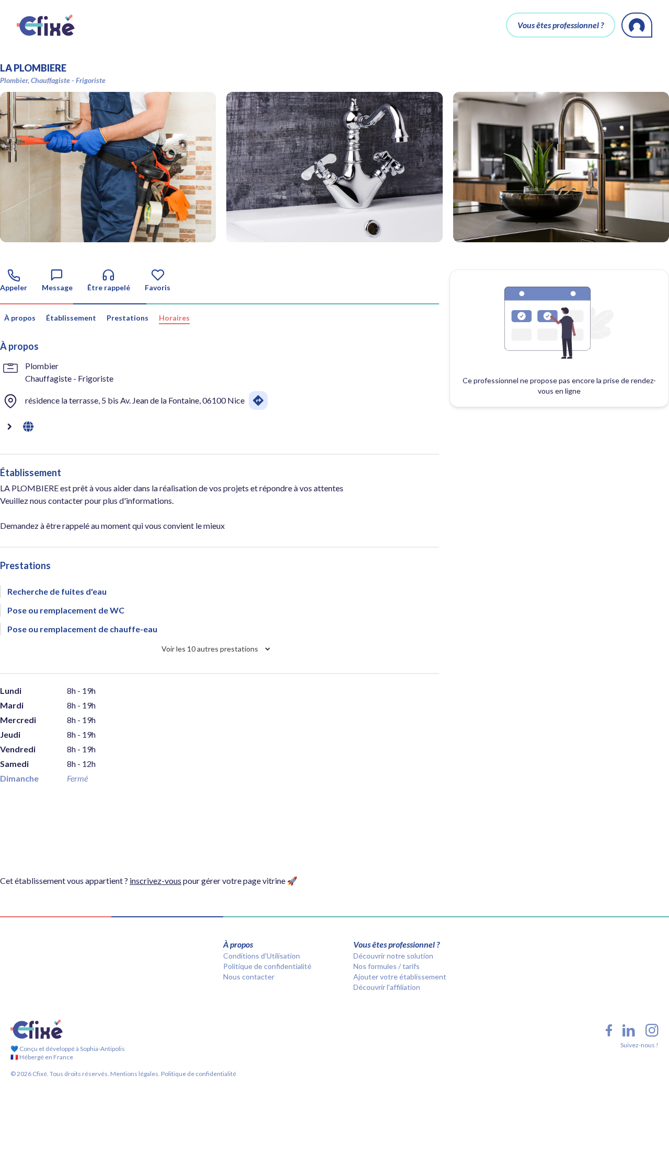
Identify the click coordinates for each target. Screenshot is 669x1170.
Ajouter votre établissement (399, 976)
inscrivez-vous (155, 880)
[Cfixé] (46, 25)
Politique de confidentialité (267, 966)
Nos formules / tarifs (386, 966)
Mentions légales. (134, 1074)
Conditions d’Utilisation (261, 955)
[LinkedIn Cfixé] (628, 1030)
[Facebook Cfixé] (609, 1030)
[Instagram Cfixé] (652, 1030)
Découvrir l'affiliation (386, 987)
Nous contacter (248, 976)
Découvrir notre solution (393, 955)
